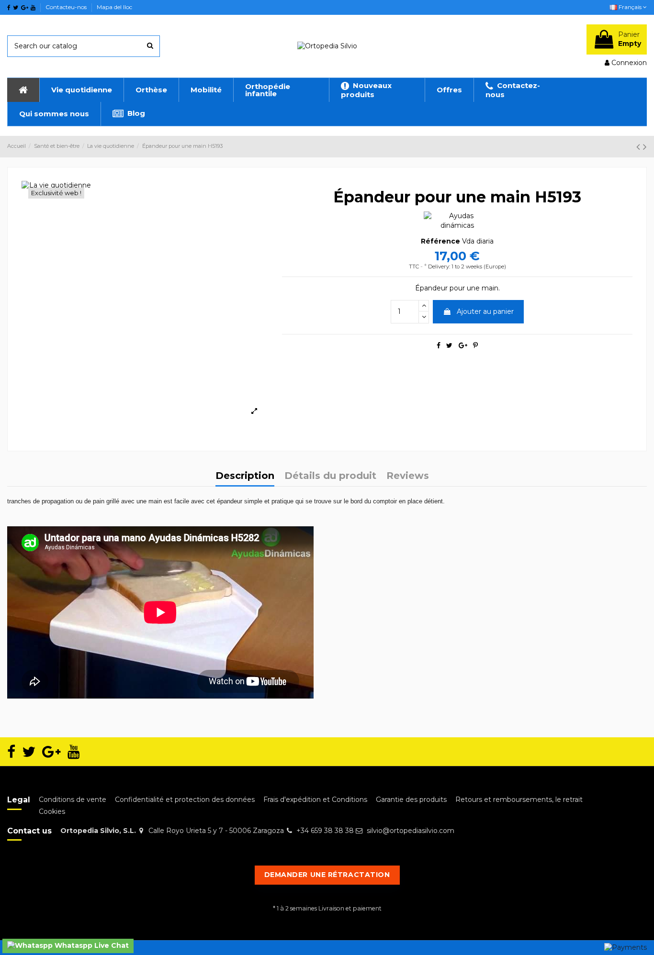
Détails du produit (330, 476)
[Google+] (463, 345)
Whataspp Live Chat (91, 945)
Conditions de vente (72, 799)
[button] (81, 90)
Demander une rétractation (327, 874)
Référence (440, 241)
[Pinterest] (475, 345)
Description (244, 476)
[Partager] (438, 345)
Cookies (52, 811)
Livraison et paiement (350, 908)
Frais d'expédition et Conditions (315, 799)
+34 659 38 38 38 (325, 830)
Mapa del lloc (114, 7)
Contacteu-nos (66, 7)
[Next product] (645, 147)
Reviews (407, 476)
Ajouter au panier (485, 311)
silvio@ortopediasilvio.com (410, 830)
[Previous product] (639, 147)
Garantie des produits (411, 799)
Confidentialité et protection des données (185, 799)
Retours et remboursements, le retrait (519, 799)
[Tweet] (449, 345)
